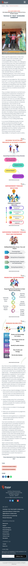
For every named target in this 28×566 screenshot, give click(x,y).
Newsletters (19, 556)
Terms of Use (6, 536)
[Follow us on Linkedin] (13, 500)
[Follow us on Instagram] (18, 500)
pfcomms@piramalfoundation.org (14, 497)
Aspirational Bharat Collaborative (11, 511)
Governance (6, 532)
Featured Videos (7, 527)
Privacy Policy (6, 534)
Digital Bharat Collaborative (10, 513)
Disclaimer (5, 538)
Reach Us (5, 546)
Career (4, 544)
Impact (4, 525)
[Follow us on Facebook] (10, 500)
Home (3, 6)
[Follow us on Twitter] (15, 500)
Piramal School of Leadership (10, 515)
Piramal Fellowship (7, 517)
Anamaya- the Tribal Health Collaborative (13, 509)
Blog (7, 6)
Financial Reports (7, 529)
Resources (5, 523)
